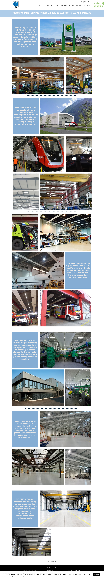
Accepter (96, 574)
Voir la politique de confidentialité (28, 576)
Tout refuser (87, 574)
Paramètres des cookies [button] (75, 574)
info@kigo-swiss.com (51, 570)
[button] (48, 5)
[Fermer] (102, 574)
